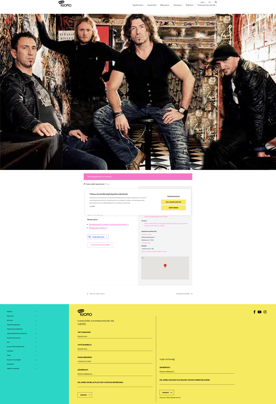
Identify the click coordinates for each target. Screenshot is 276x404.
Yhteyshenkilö (84, 345)
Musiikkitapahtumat (156, 216)
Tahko (166, 216)
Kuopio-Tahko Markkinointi (15, 347)
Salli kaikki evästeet (173, 202)
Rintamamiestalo (183, 294)
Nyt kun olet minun (97, 294)
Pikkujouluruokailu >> (98, 228)
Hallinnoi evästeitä (13, 368)
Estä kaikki (173, 208)
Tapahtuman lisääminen (15, 329)
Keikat (146, 216)
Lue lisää (92, 206)
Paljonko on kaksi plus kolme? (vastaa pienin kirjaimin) (185, 380)
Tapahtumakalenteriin (100, 245)
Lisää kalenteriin (98, 237)
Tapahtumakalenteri (13, 325)
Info (202, 2)
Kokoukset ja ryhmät (13, 338)
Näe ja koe (10, 316)
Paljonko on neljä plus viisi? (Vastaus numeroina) (100, 382)
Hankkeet (10, 351)
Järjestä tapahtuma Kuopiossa (17, 333)
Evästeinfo (10, 364)
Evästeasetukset (173, 196)
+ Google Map (146, 243)
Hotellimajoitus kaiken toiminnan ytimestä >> (109, 224)
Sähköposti (83, 370)
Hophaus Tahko (146, 234)
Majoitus (10, 311)
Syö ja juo (10, 320)
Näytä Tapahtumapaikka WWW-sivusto (154, 251)
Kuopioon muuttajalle (14, 360)
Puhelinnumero (85, 357)
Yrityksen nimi (84, 332)
